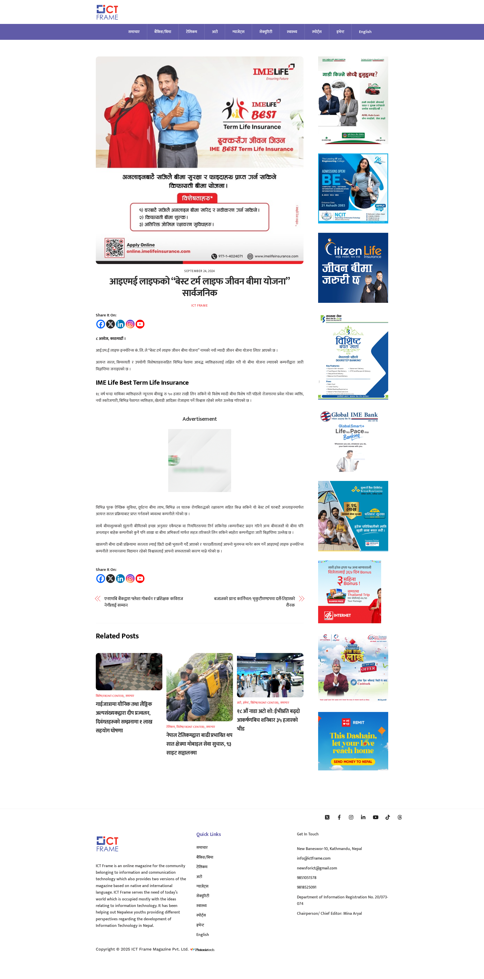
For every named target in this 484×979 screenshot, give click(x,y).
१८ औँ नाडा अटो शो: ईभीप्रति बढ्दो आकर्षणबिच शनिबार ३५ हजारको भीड (268, 720)
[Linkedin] (120, 324)
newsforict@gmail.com (317, 868)
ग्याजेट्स (238, 31)
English (365, 31)
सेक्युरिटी (265, 31)
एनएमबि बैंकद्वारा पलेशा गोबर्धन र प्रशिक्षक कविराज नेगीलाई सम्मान (143, 602)
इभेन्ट (340, 31)
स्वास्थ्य (292, 31)
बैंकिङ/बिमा (162, 31)
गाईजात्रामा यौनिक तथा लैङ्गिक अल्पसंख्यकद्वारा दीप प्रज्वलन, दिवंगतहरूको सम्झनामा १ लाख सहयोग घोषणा (124, 717)
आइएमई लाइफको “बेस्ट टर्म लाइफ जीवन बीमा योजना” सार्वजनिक (199, 287)
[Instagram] (130, 324)
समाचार (134, 31)
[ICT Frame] (107, 22)
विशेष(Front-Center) (110, 695)
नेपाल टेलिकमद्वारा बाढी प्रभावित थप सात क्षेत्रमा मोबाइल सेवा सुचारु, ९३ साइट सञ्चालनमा (199, 744)
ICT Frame (199, 305)
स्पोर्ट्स (317, 31)
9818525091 (306, 887)
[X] (110, 324)
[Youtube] (140, 324)
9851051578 (306, 877)
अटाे (215, 31)
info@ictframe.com (313, 858)
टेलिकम (191, 31)
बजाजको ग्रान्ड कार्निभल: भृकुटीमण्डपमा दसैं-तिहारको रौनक (254, 602)
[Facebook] (100, 324)
